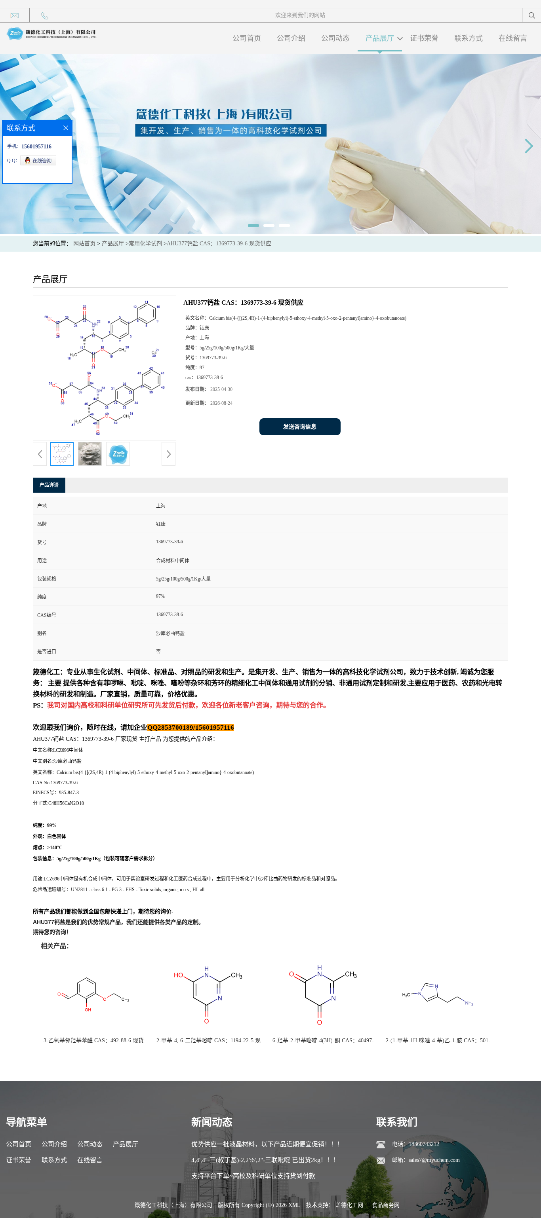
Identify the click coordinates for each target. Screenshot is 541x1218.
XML (294, 1205)
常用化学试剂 (145, 244)
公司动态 (335, 38)
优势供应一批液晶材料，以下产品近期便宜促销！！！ (267, 1144)
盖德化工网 (349, 1205)
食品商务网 (386, 1205)
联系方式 (468, 38)
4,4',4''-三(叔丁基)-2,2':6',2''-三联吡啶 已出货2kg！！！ (265, 1160)
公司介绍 (291, 38)
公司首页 (246, 38)
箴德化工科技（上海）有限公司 (173, 1205)
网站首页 (84, 244)
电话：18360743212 (415, 1144)
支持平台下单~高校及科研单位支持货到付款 (253, 1175)
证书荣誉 (424, 38)
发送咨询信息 (299, 427)
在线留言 (513, 38)
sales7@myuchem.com (434, 1160)
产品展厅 (380, 38)
